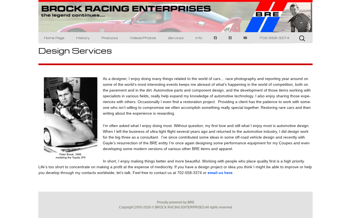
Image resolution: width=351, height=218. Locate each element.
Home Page (54, 38)
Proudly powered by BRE (175, 202)
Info (198, 38)
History (83, 38)
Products (109, 38)
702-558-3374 (274, 38)
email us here (220, 172)
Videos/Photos (143, 38)
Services (175, 38)
